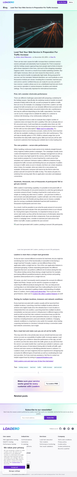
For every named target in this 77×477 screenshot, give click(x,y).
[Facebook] (72, 428)
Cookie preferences (64, 446)
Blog (5, 7)
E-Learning (24, 444)
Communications (26, 439)
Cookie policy (62, 444)
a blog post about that (38, 291)
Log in (23, 458)
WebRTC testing (8, 442)
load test (32, 367)
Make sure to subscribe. (45, 128)
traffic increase (47, 367)
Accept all (14, 467)
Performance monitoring (47, 444)
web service (58, 367)
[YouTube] (68, 428)
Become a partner (63, 448)
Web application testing (10, 439)
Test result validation (46, 446)
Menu (71, 2)
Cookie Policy (16, 462)
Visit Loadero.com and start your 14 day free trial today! (33, 361)
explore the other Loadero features (45, 294)
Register (23, 456)
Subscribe (50, 418)
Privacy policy (62, 442)
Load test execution (46, 439)
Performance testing (9, 444)
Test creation (44, 442)
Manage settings (14, 471)
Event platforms (26, 446)
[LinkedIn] (64, 428)
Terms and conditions (65, 439)
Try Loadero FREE (52, 384)
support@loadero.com (44, 357)
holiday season (23, 367)
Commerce (24, 442)
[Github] (60, 428)
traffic (39, 367)
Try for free (62, 2)
